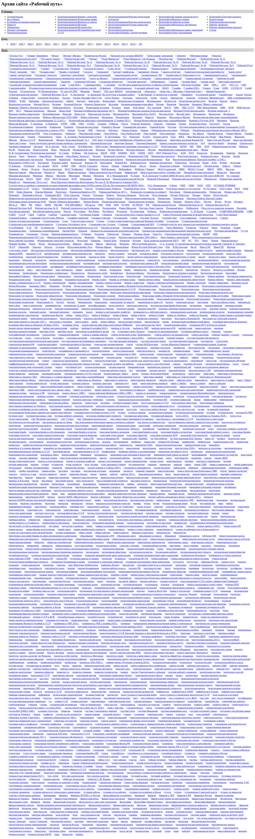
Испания (100, 150)
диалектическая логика (228, 357)
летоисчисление (162, 467)
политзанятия (221, 594)
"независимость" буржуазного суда (183, 75)
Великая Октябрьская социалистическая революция (144, 111)
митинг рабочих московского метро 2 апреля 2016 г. (175, 497)
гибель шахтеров (200, 334)
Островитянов (156, 188)
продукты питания (18, 643)
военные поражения (240, 308)
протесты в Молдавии (92, 656)
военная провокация (19, 308)
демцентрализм (165, 354)
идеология (179, 396)
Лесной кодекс (211, 166)
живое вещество (17, 373)
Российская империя (19, 211)
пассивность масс (153, 568)
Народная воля (102, 179)
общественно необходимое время (92, 539)
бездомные (14, 273)
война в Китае (138, 315)
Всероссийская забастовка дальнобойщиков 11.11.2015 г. (37, 120)
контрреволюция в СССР (86, 451)
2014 (115, 44)
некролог (161, 519)
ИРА (199, 146)
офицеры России (209, 562)
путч (57, 665)
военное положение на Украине (98, 308)
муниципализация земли (175, 503)
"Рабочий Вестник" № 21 (223, 62)
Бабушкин (34, 101)
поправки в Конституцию (171, 610)
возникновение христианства (24, 315)
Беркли (223, 101)
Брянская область (62, 107)
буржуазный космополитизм (117, 299)
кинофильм (149, 429)
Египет (146, 137)
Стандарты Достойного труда (71, 224)
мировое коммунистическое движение (127, 493)
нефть (90, 526)
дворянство (179, 347)
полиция (226, 600)
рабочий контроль (142, 669)
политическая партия (98, 597)
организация (92, 552)
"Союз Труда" (114, 68)
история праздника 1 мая (39, 416)
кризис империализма (136, 461)
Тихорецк (225, 227)
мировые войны (232, 493)
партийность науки (54, 568)
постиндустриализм (175, 613)
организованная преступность (196, 552)
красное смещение (28, 458)
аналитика (14, 260)
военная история (233, 305)
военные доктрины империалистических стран (183, 308)
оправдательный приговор (140, 549)
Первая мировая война (195, 192)
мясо (221, 503)
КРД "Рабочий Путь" (167, 153)
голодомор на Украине (101, 338)
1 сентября (109, 85)
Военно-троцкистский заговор (24, 117)
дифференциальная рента (22, 364)
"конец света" (235, 72)
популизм (215, 610)
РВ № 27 (13, 205)
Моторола (99, 175)
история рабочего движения (69, 416)
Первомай (14, 195)
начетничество (227, 516)
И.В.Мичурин (85, 146)
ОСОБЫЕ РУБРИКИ (225, 185)
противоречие (97, 659)
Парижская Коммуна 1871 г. (113, 192)
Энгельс (48, 247)
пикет (100, 581)
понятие (150, 610)
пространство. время (221, 649)
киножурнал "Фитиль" (128, 429)
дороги (58, 367)
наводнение (41, 506)
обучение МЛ (209, 536)
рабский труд (223, 669)
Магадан (230, 169)
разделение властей (233, 672)
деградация (214, 347)
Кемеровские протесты (163, 156)
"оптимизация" (239, 75)
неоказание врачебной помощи (108, 523)
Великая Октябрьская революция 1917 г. (94, 111)
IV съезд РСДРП (69, 91)
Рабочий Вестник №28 (20, 208)
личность (128, 471)
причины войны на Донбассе (24, 636)
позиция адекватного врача (61, 594)
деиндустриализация (123, 351)
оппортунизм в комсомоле (39, 549)
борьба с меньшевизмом (81, 283)
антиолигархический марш (175, 263)
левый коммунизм (243, 464)
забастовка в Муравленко (230, 373)
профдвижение (16, 662)
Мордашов (74, 175)
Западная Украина (124, 143)
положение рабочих (19, 607)
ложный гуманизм (145, 471)
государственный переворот (123, 341)
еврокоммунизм (136, 367)
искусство (132, 409)
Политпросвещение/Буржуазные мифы (77, 19)
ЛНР (73, 166)
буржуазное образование (78, 296)
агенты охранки (116, 253)
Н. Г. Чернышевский (117, 175)
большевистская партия (77, 279)
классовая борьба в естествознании (47, 432)
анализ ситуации (237, 257)
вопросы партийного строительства (102, 318)
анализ (202, 257)
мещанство (152, 490)
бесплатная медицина (212, 273)
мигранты (166, 490)
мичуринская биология (115, 500)
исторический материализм (189, 412)
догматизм (43, 364)
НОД (47, 179)
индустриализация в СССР (155, 403)
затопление (53, 393)
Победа (110, 195)
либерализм (179, 467)
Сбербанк (107, 214)
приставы (186, 633)
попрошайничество (197, 610)
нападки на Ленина (176, 506)
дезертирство (48, 351)
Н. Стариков (233, 175)
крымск (35, 464)
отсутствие (192, 562)
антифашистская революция (81, 266)
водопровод (196, 305)
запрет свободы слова (106, 390)
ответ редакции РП (43, 558)
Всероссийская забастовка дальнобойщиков (215, 117)
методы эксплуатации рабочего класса (73, 490)
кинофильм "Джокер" (169, 429)
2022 (47, 44)
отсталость (178, 562)
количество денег (237, 438)
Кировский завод (210, 156)
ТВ (36, 227)
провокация (31, 639)
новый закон (64, 529)
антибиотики (188, 260)
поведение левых (17, 588)
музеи (147, 503)
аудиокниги (115, 270)
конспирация (149, 448)
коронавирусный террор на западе (171, 454)
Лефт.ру (226, 166)
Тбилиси (204, 227)
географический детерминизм (24, 334)
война (69, 315)
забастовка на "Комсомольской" (216, 377)
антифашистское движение (188, 266)
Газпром (102, 124)
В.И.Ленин (138, 107)
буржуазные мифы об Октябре (213, 296)
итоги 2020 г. (182, 416)
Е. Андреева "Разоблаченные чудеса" (83, 137)
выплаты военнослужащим (22, 331)
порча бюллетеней (128, 613)
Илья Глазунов (40, 150)
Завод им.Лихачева (242, 140)
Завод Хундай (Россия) (218, 140)
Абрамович (187, 94)
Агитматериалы (15, 16)
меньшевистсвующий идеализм (205, 487)
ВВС (176, 107)
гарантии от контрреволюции (163, 331)
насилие (107, 510)
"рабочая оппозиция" (19, 81)
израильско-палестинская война (134, 399)
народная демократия (200, 506)
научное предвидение (132, 513)
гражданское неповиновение (108, 344)
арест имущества (64, 270)
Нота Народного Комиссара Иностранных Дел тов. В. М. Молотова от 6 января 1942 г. (95, 182)
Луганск (35, 169)
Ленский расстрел (192, 166)
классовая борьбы (241, 432)
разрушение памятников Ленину (115, 675)
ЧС (190, 240)
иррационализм (116, 409)
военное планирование (67, 308)
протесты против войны (235, 656)
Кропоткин (181, 162)
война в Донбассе (101, 315)
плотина (165, 584)
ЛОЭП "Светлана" (88, 166)
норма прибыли (117, 529)
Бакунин (81, 101)
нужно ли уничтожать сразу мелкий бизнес (31, 532)
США (31, 214)
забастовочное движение (143, 380)
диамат (45, 360)
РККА (38, 205)
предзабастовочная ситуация (60, 626)
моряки (137, 503)
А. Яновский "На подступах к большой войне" (111, 94)
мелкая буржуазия (194, 484)
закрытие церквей (209, 386)
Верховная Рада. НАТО (144, 114)
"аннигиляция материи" (184, 68)
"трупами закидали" (137, 81)
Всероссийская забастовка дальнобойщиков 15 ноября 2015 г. (100, 120)
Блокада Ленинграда (95, 104)
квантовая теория (63, 429)
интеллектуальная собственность (112, 406)
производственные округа (170, 643)
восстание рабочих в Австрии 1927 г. (27, 321)
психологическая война (165, 662)
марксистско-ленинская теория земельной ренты (176, 477)
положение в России (50, 604)
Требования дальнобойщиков (44, 231)
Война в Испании (90, 117)
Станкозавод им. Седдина (102, 224)
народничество (16, 510)
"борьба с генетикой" (69, 72)
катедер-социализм (188, 425)
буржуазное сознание (104, 296)
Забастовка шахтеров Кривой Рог (187, 140)
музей (156, 503)
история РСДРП (244, 412)
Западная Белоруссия (101, 143)
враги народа (82, 321)
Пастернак (175, 192)
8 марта (207, 88)
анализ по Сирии (217, 257)
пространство (201, 649)
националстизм (105, 516)
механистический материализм (112, 490)
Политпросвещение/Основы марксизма (128, 24)
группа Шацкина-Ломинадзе (175, 344)
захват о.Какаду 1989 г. (74, 393)
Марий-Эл (50, 172)
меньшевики (146, 487)
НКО (38, 179)
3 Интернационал (123, 88)
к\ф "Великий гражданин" (45, 419)
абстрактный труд (141, 250)
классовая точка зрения (112, 435)
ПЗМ (245, 188)
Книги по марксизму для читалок (26, 159)
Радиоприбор (109, 208)
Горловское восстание (87, 127)
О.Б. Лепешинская (157, 185)
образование (86, 536)
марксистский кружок (137, 477)
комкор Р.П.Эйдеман (168, 442)
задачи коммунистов (36, 383)
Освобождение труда (134, 188)
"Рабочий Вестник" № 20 (194, 62)
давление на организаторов (23, 347)
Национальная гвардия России (128, 179)
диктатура (86, 360)
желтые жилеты (158, 370)
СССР (22, 214)
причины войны (226, 633)
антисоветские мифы (36, 266)
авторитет (100, 253)
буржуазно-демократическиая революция (175, 292)
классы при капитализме (21, 438)
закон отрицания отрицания (23, 386)
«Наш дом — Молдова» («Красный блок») (181, 91)
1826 (206, 85)
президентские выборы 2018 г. (127, 626)
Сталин (100, 221)
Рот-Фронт (108, 211)
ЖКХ (181, 137)
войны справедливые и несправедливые (231, 315)
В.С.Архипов (154, 107)
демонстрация (147, 354)
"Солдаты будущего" (93, 68)
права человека (172, 617)
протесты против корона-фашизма (26, 659)
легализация (15, 467)
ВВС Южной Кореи (207, 107)
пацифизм (194, 568)
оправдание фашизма (113, 549)
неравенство (180, 523)
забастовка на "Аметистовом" (181, 377)
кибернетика (107, 429)
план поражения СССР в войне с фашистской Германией (209, 581)
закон (134, 383)
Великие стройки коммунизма (24, 114)
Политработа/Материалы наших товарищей (181, 30)
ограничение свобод (106, 545)
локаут (63, 474)
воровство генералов (147, 318)
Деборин (184, 130)
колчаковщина (121, 442)
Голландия (41, 127)
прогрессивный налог (90, 639)
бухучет (60, 302)
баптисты (178, 270)
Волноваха (107, 117)
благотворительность (154, 276)
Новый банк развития (231, 179)
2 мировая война (17, 88)
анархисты (40, 260)
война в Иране (120, 315)
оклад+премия (191, 545)
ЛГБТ (55, 166)
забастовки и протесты (116, 380)
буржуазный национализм (170, 299)
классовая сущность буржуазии (48, 435)
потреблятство (115, 617)
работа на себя (177, 665)
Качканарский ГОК (138, 156)
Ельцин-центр (160, 137)
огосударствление (84, 545)
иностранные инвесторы (184, 403)
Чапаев (214, 240)
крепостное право (154, 458)
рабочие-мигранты (103, 669)
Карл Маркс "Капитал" (78, 156)
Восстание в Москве (180, 117)
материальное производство (23, 484)
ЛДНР (65, 166)
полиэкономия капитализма (23, 604)
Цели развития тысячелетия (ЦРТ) (161, 240)
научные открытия (175, 513)
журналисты (179, 373)
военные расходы (18, 312)
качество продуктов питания (23, 429)
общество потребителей (59, 542)
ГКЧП (64, 124)
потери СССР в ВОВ (44, 617)
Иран (54, 150)
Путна (228, 201)
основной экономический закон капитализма (108, 555)
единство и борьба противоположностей (29, 370)
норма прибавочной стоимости (89, 529)
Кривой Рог (121, 162)
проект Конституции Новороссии (48, 643)
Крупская (195, 162)
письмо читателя (168, 581)
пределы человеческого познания (26, 626)
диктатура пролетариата (175, 360)
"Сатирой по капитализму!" (23, 68)
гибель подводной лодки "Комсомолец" (131, 334)
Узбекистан (113, 234)
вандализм (203, 302)
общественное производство (165, 539)
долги (236, 364)
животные (34, 373)
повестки (86, 588)
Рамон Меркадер (127, 208)
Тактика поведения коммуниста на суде (78, 227)
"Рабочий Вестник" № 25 (50, 65)
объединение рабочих (202, 542)
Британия (184, 104)
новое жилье (176, 526)
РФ (147, 205)
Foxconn (13, 91)
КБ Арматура (91, 153)
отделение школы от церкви (84, 558)
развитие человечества (106, 672)
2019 (72, 44)
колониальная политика (87, 442)
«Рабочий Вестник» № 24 (54, 94)
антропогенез (239, 266)
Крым (206, 162)
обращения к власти (189, 536)
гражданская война (47, 344)
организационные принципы (24, 552)
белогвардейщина (135, 273)
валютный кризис (185, 302)
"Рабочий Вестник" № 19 (165, 62)
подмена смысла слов (43, 591)
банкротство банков (160, 270)
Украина (126, 234)
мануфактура (15, 477)
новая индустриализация (129, 526)
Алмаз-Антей (28, 98)
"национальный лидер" (126, 75)
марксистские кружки (112, 477)
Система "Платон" (149, 218)
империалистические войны (54, 403)
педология (222, 568)
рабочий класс (123, 669)
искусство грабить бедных (153, 409)
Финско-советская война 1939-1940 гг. (138, 237)
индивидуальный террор (125, 403)
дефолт (195, 357)
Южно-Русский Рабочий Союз (147, 247)
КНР (113, 153)
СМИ (249, 211)
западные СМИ (16, 390)
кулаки (45, 464)
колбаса (221, 438)
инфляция (56, 409)
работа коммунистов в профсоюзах (148, 665)
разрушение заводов (63, 675)
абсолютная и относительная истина (49, 250)
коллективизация (17, 442)
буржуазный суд (45, 302)
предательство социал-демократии (213, 623)
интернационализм (222, 406)
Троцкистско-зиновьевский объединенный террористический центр (176, 231)
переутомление (238, 578)
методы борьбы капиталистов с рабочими (30, 490)
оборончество (163, 532)
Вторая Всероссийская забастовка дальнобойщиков (160, 120)
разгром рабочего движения (182, 672)
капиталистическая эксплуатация (72, 425)
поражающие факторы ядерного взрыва (29, 613)
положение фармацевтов (88, 610)
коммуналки (204, 442)
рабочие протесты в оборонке (75, 669)
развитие (248, 669)
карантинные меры (126, 425)
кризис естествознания (109, 461)
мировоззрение (157, 493)
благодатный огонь (114, 276)
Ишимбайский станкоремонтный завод (178, 150)
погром (221, 588)
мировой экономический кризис (204, 493)
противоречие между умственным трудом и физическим (135, 659)
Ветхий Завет (183, 114)
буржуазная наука (190, 289)
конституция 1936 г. (185, 448)
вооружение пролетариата (44, 318)
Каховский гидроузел (114, 156)
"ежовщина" (103, 72)
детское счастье (168, 357)
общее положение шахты (232, 536)
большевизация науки (20, 279)
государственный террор (153, 341)
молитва (13, 503)
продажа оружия (113, 639)
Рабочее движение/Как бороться (225, 27)
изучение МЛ (160, 399)
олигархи (206, 545)
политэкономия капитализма (135, 600)
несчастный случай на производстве (27, 526)
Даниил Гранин (129, 130)
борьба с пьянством (134, 283)
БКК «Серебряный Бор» (240, 98)
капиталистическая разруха (38, 425)
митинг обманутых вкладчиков (129, 497)
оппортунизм (15, 549)
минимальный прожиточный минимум (29, 493)
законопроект (123, 386)
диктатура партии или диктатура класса (140, 360)
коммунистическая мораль (74, 445)
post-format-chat (133, 91)
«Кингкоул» (150, 91)
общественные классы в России (234, 539)
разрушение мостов (86, 675)
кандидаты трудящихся (233, 422)
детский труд (131, 357)
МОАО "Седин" (196, 169)
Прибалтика (164, 198)
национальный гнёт (198, 516)
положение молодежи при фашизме (208, 604)
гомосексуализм (155, 338)
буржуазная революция (74, 292)
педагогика (208, 568)
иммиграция (210, 399)
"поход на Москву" (98, 78)
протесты (216, 652)
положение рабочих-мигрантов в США (113, 607)
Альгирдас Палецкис (48, 98)
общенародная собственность (24, 539)
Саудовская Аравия (89, 214)
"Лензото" (181, 55)
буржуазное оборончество (50, 296)
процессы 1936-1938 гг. (91, 662)
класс (211, 429)
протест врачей (36, 652)
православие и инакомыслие (122, 620)
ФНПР (206, 234)
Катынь (97, 156)
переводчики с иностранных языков (149, 575)
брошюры (55, 286)
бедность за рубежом (223, 270)
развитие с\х (63, 672)
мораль (89, 503)
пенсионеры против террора (39, 571)
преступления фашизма (225, 626)
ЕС (125, 137)
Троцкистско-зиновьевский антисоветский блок (114, 231)
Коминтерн (65, 159)
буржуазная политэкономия (216, 289)
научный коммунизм (198, 513)
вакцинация (101, 302)
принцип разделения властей (55, 633)
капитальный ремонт (102, 425)
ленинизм (57, 467)
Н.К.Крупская (16, 179)
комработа (214, 445)
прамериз (125, 623)
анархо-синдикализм (108, 260)
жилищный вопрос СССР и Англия (83, 373)
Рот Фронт (94, 211)
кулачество (57, 464)
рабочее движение (239, 665)
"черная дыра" (207, 81)
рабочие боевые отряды (45, 669)
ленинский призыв (74, 467)
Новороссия (211, 179)
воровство (129, 318)
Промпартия (164, 201)
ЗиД (203, 143)
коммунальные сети (224, 442)
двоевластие (141, 347)
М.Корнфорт (125, 169)
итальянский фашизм (162, 416)
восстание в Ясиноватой (187, 318)
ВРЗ (11, 111)
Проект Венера (91, 201)
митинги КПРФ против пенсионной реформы (32, 500)
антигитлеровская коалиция (236, 260)
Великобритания (51, 114)
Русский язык (137, 211)
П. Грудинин (210, 188)
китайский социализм (194, 429)
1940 (243, 85)
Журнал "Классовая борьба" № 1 (72, 140)
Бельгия (213, 101)
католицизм (220, 425)
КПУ (150, 153)
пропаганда (176, 646)
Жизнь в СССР (27, 140)
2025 (21, 44)
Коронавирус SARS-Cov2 (22, 162)
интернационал (202, 406)
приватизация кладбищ (187, 630)
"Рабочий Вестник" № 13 (50, 62)
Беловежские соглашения (131, 101)
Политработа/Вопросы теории (174, 19)
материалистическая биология (185, 480)
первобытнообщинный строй (204, 571)
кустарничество (137, 464)
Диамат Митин (233, 133)
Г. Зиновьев (37, 124)
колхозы (106, 442)
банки (128, 270)
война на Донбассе (176, 315)
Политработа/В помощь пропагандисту (178, 16)
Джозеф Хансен (215, 133)
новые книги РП (232, 526)
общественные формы (20, 542)
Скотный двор (169, 218)
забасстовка (194, 373)
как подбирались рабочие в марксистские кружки (194, 422)
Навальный (86, 179)
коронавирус (101, 454)
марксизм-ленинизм (59, 477)
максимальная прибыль (150, 474)
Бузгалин (78, 107)
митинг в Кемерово (101, 497)
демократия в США (126, 354)
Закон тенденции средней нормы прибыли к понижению (58, 143)
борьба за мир (99, 279)
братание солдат (240, 283)
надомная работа (58, 506)
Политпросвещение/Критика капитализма (129, 22)
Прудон (208, 201)
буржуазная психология (48, 292)
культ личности (74, 464)
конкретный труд (114, 448)
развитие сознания (82, 672)
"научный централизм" (99, 75)
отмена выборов (159, 558)
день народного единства (22, 357)
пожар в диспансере (180, 591)
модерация (222, 500)
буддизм (67, 286)
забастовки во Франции (89, 380)
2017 (89, 44)
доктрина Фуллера (193, 364)
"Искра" (55, 55)
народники (243, 506)
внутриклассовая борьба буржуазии (169, 305)
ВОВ (231, 107)
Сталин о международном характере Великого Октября (136, 221)
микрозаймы (180, 490)
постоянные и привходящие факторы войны (210, 613)
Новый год (14, 182)
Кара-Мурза (46, 156)
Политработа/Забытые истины (174, 22)
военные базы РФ (147, 308)
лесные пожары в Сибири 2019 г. (104, 467)
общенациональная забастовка (57, 539)
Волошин (137, 117)
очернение (48, 565)
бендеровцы (153, 273)
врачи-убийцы (108, 321)
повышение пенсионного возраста (177, 588)
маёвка (130, 484)
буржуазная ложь (147, 289)
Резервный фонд (174, 208)
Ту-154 (244, 231)
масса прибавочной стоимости (112, 480)
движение (95, 347)
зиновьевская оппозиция (21, 396)
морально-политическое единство (113, 503)
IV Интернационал (48, 91)
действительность (146, 351)
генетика (216, 331)
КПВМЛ (122, 153)
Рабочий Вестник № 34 (191, 205)
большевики (56, 279)
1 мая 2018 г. (75, 85)
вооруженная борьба (70, 318)
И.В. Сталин (68, 146)
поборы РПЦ (232, 584)
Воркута (150, 117)
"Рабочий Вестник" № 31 (135, 65)
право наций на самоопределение (26, 620)
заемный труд (122, 383)
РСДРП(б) (138, 205)
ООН (200, 185)
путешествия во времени (38, 665)
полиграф (206, 594)
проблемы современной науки (224, 636)
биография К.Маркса (19, 276)
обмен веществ (121, 532)
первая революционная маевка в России (139, 571)
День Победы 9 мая (130, 133)
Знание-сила (246, 143)
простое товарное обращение (176, 649)
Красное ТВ (91, 162)
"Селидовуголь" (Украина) (66, 68)
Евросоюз (135, 137)
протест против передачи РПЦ (125, 652)
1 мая (62, 85)
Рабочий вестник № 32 (46, 208)
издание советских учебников (88, 399)
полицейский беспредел (189, 600)
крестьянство (181, 458)
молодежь (50, 503)
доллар (245, 364)
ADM (225, 88)
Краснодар (76, 162)
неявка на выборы (105, 526)
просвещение (82, 649)
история (211, 412)
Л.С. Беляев (43, 166)
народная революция (224, 506)
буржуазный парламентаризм (228, 299)
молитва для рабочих (31, 503)
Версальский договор (99, 114)
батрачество (192, 270)
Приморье (179, 198)
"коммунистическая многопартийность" (204, 72)
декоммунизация (181, 351)
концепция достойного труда (173, 451)
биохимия (79, 276)
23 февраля (105, 88)
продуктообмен (231, 639)
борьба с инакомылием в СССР (25, 283)
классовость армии (220, 435)
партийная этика (17, 568)
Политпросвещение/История (72, 24)
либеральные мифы (239, 467)
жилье (135, 373)
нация (214, 516)
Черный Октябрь (17, 244)
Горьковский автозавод (135, 127)
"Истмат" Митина (72, 55)
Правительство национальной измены (28, 198)
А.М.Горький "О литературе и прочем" (158, 94)
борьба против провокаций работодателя (184, 279)
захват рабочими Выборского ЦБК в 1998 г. (111, 393)
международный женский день (166, 484)
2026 (12, 44)
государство (207, 341)
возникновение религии (212, 312)
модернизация (238, 500)
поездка (141, 591)
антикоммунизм (92, 263)
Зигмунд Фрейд (216, 143)
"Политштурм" (166, 59)
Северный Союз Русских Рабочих (47, 218)
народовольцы (71, 510)
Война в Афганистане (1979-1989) (60, 117)
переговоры (176, 575)
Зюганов (38, 146)
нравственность (165, 529)
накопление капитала (98, 506)
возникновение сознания (240, 312)
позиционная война (34, 594)
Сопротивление (51, 221)
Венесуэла (80, 114)
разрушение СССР (40, 675)
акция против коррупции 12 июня (178, 257)
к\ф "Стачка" (67, 419)
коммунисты (126, 445)
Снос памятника (188, 218)
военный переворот (60, 312)
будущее (99, 286)
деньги (83, 357)
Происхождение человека (142, 201)
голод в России (42, 338)
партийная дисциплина (227, 565)
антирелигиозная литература (206, 263)
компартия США (144, 445)
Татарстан (191, 227)
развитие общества (44, 672)
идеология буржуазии (198, 396)
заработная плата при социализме (224, 390)
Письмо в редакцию (17, 30)
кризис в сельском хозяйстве (81, 461)
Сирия (134, 218)
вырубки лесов (65, 331)
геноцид (228, 331)
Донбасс (249, 133)
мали (168, 474)
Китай (236, 156)
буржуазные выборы (129, 296)
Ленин (153, 166)
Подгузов (144, 195)
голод (28, 338)
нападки (159, 506)
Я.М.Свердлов (180, 247)
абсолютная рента (120, 250)
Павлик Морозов (44, 192)
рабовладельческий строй (97, 665)
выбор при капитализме (55, 328)
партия (71, 568)
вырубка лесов (47, 331)
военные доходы (218, 308)
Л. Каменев (15, 166)
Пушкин (238, 201)
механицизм (137, 490)
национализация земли (66, 516)
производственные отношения (202, 643)
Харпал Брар (110, 240)
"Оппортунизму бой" (74, 59)
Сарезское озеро (68, 214)
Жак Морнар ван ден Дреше (202, 137)
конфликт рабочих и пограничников (137, 451)
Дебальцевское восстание (164, 130)
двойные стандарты (160, 347)
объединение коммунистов (151, 542)
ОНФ (191, 185)
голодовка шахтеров (77, 338)
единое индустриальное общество (211, 367)
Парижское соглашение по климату (148, 192)
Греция (71, 130)
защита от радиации (146, 393)
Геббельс (113, 124)
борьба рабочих (216, 279)
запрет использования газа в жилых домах (49, 390)
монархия (63, 503)
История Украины (135, 150)
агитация (132, 253)
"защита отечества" (171, 72)
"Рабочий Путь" (245, 65)
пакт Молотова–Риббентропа (83, 565)
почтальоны (155, 617)
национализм (88, 516)
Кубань (223, 162)
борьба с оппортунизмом (108, 283)
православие (98, 620)
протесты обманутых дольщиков (176, 656)
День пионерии (167, 133)
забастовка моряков (153, 377)
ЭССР (12, 247)
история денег (16, 416)
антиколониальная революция (65, 263)
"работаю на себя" (226, 78)
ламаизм (152, 464)
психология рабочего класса (229, 662)
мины (55, 493)
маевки (103, 474)
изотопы (110, 399)
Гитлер (226, 124)
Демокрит (71, 133)
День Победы (111, 133)
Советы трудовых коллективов (24, 221)
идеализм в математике (81, 396)
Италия (151, 150)
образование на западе (150, 536)
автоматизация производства (77, 253)
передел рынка (209, 575)
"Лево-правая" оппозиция (160, 55)
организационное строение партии (206, 549)
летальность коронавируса (137, 467)
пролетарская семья (120, 646)
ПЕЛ (237, 188)
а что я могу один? (18, 250)
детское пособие (149, 357)
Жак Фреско (225, 137)
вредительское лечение (130, 321)
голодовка (58, 338)
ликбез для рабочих (29, 471)
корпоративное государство (224, 454)
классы (236, 435)
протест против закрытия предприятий (87, 652)
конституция (165, 448)
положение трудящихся (180, 607)
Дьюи (59, 137)
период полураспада (19, 581)
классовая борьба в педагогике (176, 432)
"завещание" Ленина (147, 72)
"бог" (33, 72)
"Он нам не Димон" (50, 59)
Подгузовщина (159, 195)
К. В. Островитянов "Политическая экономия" (32, 153)
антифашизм (57, 266)
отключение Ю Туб (138, 558)
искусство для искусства (182, 409)
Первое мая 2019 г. (233, 192)
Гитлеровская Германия (21, 127)
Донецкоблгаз (46, 137)
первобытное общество (174, 571)
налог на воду (144, 506)
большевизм (40, 279)
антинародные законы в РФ (144, 263)
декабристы (164, 351)
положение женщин (110, 604)
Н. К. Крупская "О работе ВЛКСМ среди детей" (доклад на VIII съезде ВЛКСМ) (183, 175)
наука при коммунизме (20, 513)
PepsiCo (97, 91)
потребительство (96, 617)
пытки (66, 665)
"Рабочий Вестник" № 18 (137, 62)
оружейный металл (18, 555)
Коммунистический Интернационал (144, 159)
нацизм (215, 513)
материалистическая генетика (219, 480)
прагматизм (200, 620)
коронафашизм (199, 454)
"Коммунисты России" (95, 55)
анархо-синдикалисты (133, 260)
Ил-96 (12, 150)
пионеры (111, 581)
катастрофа (144, 425)
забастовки (68, 380)
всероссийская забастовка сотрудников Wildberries (107, 325)
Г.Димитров (52, 124)
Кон (168, 159)
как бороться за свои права (209, 419)
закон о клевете (198, 383)
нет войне (54, 526)
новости (190, 526)
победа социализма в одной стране (204, 584)
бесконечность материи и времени (180, 273)
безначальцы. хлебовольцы (54, 273)
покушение (123, 594)
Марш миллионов (77, 172)
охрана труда (228, 562)
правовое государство (57, 620)
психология (186, 662)
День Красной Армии (90, 133)
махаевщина (73, 484)
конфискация (108, 451)
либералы (193, 467)
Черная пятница (230, 240)
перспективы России (59, 581)
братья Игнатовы (17, 286)
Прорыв (178, 201)
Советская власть (208, 218)
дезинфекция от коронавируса (74, 351)
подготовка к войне (238, 588)
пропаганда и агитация (218, 646)
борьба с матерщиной (55, 283)
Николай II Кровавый (158, 179)
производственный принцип (235, 643)
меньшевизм (130, 487)
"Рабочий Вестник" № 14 (79, 62)
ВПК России (243, 107)
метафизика (230, 487)
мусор (194, 503)
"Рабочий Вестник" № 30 (107, 65)
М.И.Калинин (109, 169)
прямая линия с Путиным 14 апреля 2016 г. (128, 662)
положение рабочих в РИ (77, 607)
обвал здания (85, 532)
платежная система (110, 584)
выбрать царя (185, 328)
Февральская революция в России (64, 237)
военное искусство (42, 308)
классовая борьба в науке (145, 432)
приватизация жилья (161, 630)
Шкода (99, 244)
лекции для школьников (37, 467)
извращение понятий (59, 399)
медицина (143, 484)
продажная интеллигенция (138, 639)
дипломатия (197, 360)
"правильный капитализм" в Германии (131, 78)
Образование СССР (19, 188)
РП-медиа (90, 205)
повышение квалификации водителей (137, 588)
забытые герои (184, 380)
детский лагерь (114, 357)
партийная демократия (201, 565)
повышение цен (206, 588)
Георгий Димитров (141, 124)
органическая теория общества (229, 552)
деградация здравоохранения (237, 347)
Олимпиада (76, 188)
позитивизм (15, 594)
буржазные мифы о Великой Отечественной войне (132, 286)
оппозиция (234, 545)
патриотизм (180, 568)
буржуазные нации (241, 296)
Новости (11, 24)
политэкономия (109, 600)
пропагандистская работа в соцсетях (54, 649)
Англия (66, 98)
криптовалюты (174, 461)
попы (225, 610)
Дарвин (144, 130)
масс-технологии (85, 480)
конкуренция (133, 448)
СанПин (53, 214)
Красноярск (106, 162)
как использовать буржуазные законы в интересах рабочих (105, 422)
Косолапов (43, 162)
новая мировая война (156, 526)
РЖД (23, 205)
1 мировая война (92, 85)
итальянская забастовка (136, 416)
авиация (249, 250)
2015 (106, 44)
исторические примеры (161, 412)
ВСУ (18, 111)
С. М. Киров (197, 211)
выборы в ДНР (140, 328)
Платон (86, 195)
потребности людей (136, 617)
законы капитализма (166, 386)
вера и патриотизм (32, 305)
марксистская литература (85, 477)
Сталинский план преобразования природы (31, 224)
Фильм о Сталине (107, 237)
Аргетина (128, 98)
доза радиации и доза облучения (153, 364)
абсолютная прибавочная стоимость (89, 250)
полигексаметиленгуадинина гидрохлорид (154, 594)
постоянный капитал (19, 617)
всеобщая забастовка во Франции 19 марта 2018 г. (34, 325)
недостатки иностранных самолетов (135, 519)
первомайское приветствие (22, 575)
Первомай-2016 (53, 195)
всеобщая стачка (71, 325)
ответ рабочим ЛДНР (20, 558)
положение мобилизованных (172, 604)
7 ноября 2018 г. (192, 88)
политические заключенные (168, 597)
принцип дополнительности (23, 633)
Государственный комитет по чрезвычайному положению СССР (212, 127)
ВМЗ (223, 107)
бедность (205, 270)
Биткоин (57, 104)
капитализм (15, 425)
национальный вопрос (173, 516)
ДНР (90, 130)
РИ (30, 205)
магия (94, 474)
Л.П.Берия (29, 166)
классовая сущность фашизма (82, 435)
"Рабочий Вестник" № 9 (221, 65)
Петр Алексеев (71, 195)
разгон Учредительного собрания (148, 672)
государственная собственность (203, 338)
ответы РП (61, 558)
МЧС (220, 169)
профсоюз (32, 662)
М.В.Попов (92, 169)
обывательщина (64, 545)
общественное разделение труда (199, 539)
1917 (224, 85)
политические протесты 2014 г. (24, 600)
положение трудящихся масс (58, 610)
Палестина (61, 192)
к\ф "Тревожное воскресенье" (92, 419)
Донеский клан (16, 137)
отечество (107, 558)
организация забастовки (114, 552)
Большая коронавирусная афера (137, 104)
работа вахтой (121, 665)
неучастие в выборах (72, 526)
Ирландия (65, 150)
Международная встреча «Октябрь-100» (161, 172)
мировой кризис (176, 493)
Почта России (221, 195)
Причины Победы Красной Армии (204, 198)
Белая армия (109, 101)
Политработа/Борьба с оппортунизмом (127, 32)
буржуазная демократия (187, 286)
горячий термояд (175, 338)
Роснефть (241, 208)
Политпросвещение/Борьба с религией (77, 16)
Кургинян (235, 162)
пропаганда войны (194, 646)
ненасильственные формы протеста (219, 519)
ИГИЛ (183, 146)
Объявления (13, 27)
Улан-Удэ (157, 234)
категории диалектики (164, 425)
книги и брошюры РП (108, 438)
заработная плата (156, 390)
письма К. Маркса (128, 581)
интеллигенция (140, 406)
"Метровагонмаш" (199, 55)
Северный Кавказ (18, 218)
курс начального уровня (113, 464)
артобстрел (90, 270)
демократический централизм (83, 354)
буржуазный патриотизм (21, 302)
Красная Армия (60, 162)
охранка (242, 562)
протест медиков (55, 652)
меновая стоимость (111, 487)
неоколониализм (135, 523)
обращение (170, 536)
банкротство (140, 270)
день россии (70, 357)
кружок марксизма (18, 464)
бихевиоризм (94, 276)
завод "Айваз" (244, 380)
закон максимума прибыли (154, 383)
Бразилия (171, 104)
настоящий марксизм (171, 510)
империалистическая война (23, 403)
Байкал (70, 101)
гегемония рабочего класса (194, 331)
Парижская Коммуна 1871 (83, 192)
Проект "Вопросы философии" (64, 201)
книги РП (89, 438)
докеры (176, 364)
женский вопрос (177, 370)
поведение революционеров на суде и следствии (54, 588)
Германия (171, 124)
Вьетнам (234, 120)
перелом (59, 578)
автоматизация (52, 253)
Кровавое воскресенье (161, 162)
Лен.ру (142, 166)
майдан (114, 474)
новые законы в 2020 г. (209, 526)
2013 (124, 44)
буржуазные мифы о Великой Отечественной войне (169, 296)
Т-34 (29, 227)
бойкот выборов (216, 276)
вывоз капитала (203, 328)
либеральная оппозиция (214, 467)
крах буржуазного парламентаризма (78, 458)
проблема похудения (176, 636)
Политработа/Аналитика (120, 30)
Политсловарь (216, 19)
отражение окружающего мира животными (148, 562)
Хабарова (95, 240)
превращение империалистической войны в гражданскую (163, 623)
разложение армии (18, 675)
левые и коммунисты (220, 464)
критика (189, 461)
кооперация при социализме (23, 454)
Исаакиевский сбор (83, 150)
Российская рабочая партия (47, 211)
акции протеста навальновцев (143, 257)
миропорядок (15, 497)
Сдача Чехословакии (226, 214)
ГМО (81, 124)
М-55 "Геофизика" (74, 169)
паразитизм (128, 565)
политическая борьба (74, 597)
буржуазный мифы (144, 299)
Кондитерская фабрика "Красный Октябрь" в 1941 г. (199, 159)
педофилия (236, 568)
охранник (14, 565)
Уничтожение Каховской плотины (182, 234)
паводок (61, 565)
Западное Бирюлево (147, 143)
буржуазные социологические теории (28, 299)
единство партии (88, 370)
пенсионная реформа (67, 571)
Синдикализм (120, 218)
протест (239, 649)
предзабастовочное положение (93, 626)
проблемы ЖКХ (197, 636)
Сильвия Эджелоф (101, 218)
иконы (197, 399)
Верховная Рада (121, 114)
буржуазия (166, 286)
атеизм (103, 270)
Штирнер (124, 244)
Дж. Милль (198, 133)
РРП (116, 205)
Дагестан (100, 130)
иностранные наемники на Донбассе (27, 406)
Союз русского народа (82, 221)
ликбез (12, 471)
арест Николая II (44, 270)
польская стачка (112, 610)
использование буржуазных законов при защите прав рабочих (40, 412)
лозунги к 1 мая (28, 474)
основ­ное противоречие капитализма (50, 555)
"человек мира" (189, 81)
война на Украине (199, 315)
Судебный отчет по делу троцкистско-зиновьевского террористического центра (197, 224)
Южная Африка (103, 247)
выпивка (218, 328)
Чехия (32, 244)
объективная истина (227, 542)
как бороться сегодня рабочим (24, 422)
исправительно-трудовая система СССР (95, 412)
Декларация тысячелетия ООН (24, 133)
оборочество (180, 532)
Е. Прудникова (112, 137)
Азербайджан (226, 94)
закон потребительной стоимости (57, 386)
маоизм (29, 477)
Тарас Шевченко (174, 227)
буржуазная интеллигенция (48, 289)
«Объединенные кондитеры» (23, 94)
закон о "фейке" (179, 383)
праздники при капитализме (223, 620)
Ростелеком (79, 211)
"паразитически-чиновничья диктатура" (65, 78)
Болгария (113, 104)
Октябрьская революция (54, 188)
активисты (66, 257)
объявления (33, 545)
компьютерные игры (195, 445)
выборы (75, 328)
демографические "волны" (216, 351)
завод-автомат (16, 383)
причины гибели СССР (54, 636)
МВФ (182, 169)
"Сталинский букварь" (136, 68)
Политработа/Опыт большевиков (175, 32)
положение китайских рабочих (139, 604)
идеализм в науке (105, 396)
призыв (231, 630)
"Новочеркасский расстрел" (23, 59)
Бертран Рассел (41, 104)
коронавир (86, 454)
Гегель (125, 124)
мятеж (230, 503)
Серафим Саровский (78, 218)
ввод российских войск (223, 302)
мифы (98, 500)
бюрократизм (85, 302)
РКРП (48, 205)
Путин (218, 201)
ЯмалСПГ (219, 247)
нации (225, 513)
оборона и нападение (142, 532)
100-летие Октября (191, 85)
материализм (160, 480)
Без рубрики (13, 19)
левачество (165, 464)
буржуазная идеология (20, 289)
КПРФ (141, 153)
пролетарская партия (67, 646)
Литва (25, 169)
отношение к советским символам (105, 562)
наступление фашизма (223, 510)
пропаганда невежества (21, 649)
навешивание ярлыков (20, 506)
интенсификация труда (163, 406)
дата (84, 347)
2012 (132, 44)
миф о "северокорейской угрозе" (75, 500)
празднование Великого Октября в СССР (30, 623)
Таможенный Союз (153, 227)
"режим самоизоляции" (45, 81)
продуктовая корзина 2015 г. (206, 639)
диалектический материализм (24, 360)
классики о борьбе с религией (232, 429)
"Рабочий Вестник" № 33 (164, 65)
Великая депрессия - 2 (219, 111)
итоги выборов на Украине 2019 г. (209, 416)
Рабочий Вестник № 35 (217, 205)
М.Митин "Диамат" (145, 169)
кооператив (197, 451)
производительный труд (141, 643)
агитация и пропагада (172, 253)
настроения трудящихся (197, 510)
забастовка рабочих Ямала (22, 380)
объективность (16, 545)
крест (169, 458)
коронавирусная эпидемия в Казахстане (131, 454)
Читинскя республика (59, 244)
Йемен (204, 150)
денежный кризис (205, 354)
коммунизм (242, 442)
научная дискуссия (44, 513)
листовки (75, 471)
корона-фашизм (69, 454)
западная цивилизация (241, 386)
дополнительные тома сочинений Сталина (30, 367)
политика (235, 594)
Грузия (81, 130)
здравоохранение (168, 393)
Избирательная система (224, 146)
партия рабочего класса (114, 568)
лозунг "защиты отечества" (234, 471)
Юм (168, 247)
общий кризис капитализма (121, 542)
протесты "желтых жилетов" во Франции (30, 656)
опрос (160, 549)
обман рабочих (102, 532)
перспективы (39, 581)
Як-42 (194, 247)
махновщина (89, 484)
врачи (95, 321)
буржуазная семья (98, 292)
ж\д (131, 370)
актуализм (80, 257)
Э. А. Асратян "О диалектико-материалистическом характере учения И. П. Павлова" (202, 244)
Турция (44, 234)
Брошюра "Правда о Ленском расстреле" (29, 107)
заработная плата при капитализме (186, 390)
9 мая (216, 88)
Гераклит (158, 124)
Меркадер (222, 172)
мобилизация (163, 500)
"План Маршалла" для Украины (139, 59)
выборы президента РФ (163, 328)
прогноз (45, 639)
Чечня (42, 244)
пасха (168, 568)
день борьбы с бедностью (230, 354)
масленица (47, 480)
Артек (154, 98)
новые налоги (16, 529)
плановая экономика (64, 584)
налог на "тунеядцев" (123, 506)
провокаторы (15, 639)
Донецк (31, 137)
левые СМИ (200, 464)
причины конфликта (152, 636)
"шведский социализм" (229, 81)
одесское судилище (129, 545)
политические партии (225, 597)
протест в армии (17, 652)
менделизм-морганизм (87, 487)
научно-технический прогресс (103, 513)
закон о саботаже (217, 383)
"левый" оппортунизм (20, 75)
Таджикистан (47, 227)
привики (219, 630)
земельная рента (226, 393)
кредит (103, 458)
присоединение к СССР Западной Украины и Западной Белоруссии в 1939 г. (139, 633)
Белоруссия (170, 101)
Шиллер (89, 244)
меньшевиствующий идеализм (171, 487)
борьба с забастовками (238, 279)
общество (39, 542)
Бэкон (127, 107)
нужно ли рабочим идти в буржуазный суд (197, 529)
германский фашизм (69, 334)
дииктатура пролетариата (65, 360)
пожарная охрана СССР (205, 591)
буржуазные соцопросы (62, 299)
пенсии (248, 568)
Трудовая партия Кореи (226, 231)
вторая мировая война (175, 325)
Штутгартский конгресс (144, 244)
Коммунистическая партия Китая (106, 159)
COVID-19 (236, 88)
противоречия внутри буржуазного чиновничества (193, 659)
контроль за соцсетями (210, 448)
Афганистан (177, 98)
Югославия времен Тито (80, 247)
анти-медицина (170, 260)
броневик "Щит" (38, 286)
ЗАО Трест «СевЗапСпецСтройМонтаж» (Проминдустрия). (122, 140)
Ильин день (24, 150)
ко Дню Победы (159, 438)
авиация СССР (33, 253)
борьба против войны (149, 279)
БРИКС (13, 101)
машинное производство (111, 484)
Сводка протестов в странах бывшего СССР (137, 214)
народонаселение (90, 510)
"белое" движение (18, 72)
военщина (78, 312)
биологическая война (44, 276)
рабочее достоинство (19, 669)
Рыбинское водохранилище (174, 211)
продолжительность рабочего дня (172, 639)
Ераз (173, 137)
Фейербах (90, 237)
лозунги (13, 474)
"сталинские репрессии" (111, 81)
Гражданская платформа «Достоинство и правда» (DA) (36, 130)
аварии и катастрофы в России (168, 250)
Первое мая (215, 192)
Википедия (214, 114)
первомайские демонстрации (237, 571)
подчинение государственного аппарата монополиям (107, 591)
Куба (214, 162)
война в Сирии (156, 315)
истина (121, 412)
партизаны (181, 565)
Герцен (182, 124)
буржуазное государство (21, 296)
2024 (29, 44)
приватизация (141, 630)
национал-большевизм (20, 516)
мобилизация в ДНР (183, 500)
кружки (227, 461)
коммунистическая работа (103, 445)
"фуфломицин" (158, 81)
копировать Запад (50, 454)
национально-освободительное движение (138, 516)
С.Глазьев (211, 211)
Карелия (59, 156)
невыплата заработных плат (58, 519)
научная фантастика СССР (70, 513)
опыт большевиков (176, 549)
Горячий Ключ (157, 127)
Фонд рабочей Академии (21, 240)
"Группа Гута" (16, 55)
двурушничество (196, 347)
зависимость (201, 380)
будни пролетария (83, 286)
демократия (107, 354)
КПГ (132, 153)
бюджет (71, 302)
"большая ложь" (47, 72)
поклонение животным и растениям (96, 594)
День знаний (150, 133)
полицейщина (212, 600)
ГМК (73, 124)
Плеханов (98, 195)
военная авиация (213, 305)
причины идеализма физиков (83, 636)
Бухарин (116, 107)
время (166, 321)
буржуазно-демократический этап (216, 292)
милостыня (214, 490)
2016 (98, 44)
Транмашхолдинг (17, 231)
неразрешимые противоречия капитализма (211, 523)
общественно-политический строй (129, 539)
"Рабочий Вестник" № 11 (212, 59)
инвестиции (91, 403)
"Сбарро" (45, 68)
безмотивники (30, 273)
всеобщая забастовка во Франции (230, 321)
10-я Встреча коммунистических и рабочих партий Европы (148, 85)
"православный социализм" (168, 78)
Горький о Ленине (111, 127)
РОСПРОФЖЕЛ (73, 205)
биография (231, 273)
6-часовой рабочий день (147, 88)
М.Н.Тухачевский (167, 169)
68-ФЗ (165, 88)
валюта (169, 302)
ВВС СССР (188, 107)
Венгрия (67, 114)
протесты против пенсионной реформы (67, 659)
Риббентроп (192, 208)
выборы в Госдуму (120, 328)
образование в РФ (105, 536)
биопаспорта (64, 276)
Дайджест (113, 130)
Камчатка (243, 153)
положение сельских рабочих (150, 607)
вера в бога (14, 305)
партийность (35, 568)
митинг (51, 497)
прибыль (91, 630)
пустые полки (16, 665)
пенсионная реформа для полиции (98, 571)
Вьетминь (222, 120)
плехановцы (151, 584)
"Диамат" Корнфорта (37, 55)
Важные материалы (34, 111)
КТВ (183, 153)
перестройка (221, 578)
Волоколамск (122, 117)
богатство (200, 276)
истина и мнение (137, 412)
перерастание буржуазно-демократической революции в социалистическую (173, 578)
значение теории (45, 396)
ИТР (207, 146)
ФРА (215, 234)
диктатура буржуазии (105, 360)
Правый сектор (114, 198)
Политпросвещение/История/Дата (75, 27)
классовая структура (19, 435)
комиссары (149, 442)
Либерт (237, 166)
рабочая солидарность (198, 665)
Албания (13, 98)
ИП (192, 146)
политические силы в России (58, 600)
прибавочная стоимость (72, 630)
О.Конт (173, 185)
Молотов (61, 175)
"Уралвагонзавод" (160, 68)
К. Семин (64, 153)
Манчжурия (35, 172)
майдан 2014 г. (128, 474)
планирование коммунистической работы (30, 584)
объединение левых (178, 542)
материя (45, 484)
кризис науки (157, 461)
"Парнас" (93, 59)
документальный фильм (217, 364)
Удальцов (99, 234)
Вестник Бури (166, 114)
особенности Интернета (194, 555)
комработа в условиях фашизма (25, 448)
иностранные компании (212, 403)
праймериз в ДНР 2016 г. (66, 623)
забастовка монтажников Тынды (123, 377)
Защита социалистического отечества (179, 143)
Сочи (65, 221)
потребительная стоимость (71, 617)
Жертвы (13, 140)
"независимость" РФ (151, 75)
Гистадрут (215, 124)
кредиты (137, 458)
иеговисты (241, 396)
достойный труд (74, 367)
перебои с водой (119, 575)
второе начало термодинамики (24, 328)
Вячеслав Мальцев (18, 124)
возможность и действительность (150, 312)
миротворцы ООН (35, 497)
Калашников (217, 153)
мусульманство (207, 503)
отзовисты (120, 558)
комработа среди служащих (89, 448)
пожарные (226, 591)
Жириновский (46, 140)
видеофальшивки (97, 305)
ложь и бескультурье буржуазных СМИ (197, 471)
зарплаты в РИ (37, 393)
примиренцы (244, 630)
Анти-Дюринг (112, 98)
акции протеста (116, 257)
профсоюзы (70, 662)
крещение (196, 458)
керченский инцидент (86, 429)
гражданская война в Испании (75, 344)
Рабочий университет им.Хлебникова (80, 208)
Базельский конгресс (52, 101)
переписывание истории (103, 578)
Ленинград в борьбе (170, 166)
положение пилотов (239, 604)
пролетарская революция (94, 646)
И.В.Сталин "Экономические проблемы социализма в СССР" (127, 146)
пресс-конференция (200, 626)
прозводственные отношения (83, 643)
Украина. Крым (141, 234)
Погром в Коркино (126, 195)
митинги (208, 497)
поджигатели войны (19, 591)
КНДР (104, 153)
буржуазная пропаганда (21, 292)
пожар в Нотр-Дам (157, 591)
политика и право (18, 597)
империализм (226, 399)
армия (79, 270)
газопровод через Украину (131, 331)
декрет (196, 351)
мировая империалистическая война (86, 493)
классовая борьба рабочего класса (212, 432)
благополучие (134, 276)
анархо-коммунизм (85, 260)
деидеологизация (101, 351)
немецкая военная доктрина (183, 519)
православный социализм (153, 620)
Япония (231, 247)
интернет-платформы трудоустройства (28, 409)
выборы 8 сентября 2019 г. (95, 328)
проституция (122, 649)
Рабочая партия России (164, 205)
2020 (64, 44)
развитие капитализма (20, 672)
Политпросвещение (17, 32)
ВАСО (168, 107)
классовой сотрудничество (194, 435)
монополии (77, 503)
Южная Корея (122, 247)
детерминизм (96, 357)
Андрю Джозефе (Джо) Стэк (87, 98)
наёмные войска (17, 519)
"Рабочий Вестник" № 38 (193, 65)
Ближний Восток (73, 104)
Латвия (115, 166)
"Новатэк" (216, 55)
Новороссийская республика (186, 179)
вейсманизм (244, 302)
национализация (43, 516)
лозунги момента (48, 474)
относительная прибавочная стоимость (28, 562)
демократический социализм (50, 354)
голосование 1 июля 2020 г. (130, 338)
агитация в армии (149, 253)
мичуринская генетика (142, 500)
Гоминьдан (55, 127)
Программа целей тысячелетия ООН (27, 201)
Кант (21, 156)
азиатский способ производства (42, 257)
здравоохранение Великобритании (197, 393)
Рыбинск (152, 211)
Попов (207, 195)
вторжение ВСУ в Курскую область (208, 325)
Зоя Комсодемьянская (20, 146)
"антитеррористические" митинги (217, 68)
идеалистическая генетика (130, 396)
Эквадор (36, 247)
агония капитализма (213, 253)
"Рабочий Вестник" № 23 (22, 65)
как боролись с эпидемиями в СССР (175, 419)
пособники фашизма (151, 613)
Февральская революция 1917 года (26, 237)
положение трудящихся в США (25, 610)
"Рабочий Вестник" (187, 59)
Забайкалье (161, 140)
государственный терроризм (183, 341)
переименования (43, 578)
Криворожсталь (138, 162)
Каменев (231, 153)
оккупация (175, 545)
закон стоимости (85, 386)
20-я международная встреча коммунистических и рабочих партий (62, 88)
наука (240, 510)
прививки (207, 630)
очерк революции (31, 565)
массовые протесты (141, 480)
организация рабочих (166, 552)
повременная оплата (105, 588)
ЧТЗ (197, 240)
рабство (237, 669)
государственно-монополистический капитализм (34, 341)
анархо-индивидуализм (61, 260)
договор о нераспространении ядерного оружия (76, 364)
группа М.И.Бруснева (147, 344)
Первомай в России (32, 195)
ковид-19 (209, 438)
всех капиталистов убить (148, 325)
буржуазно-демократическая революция (131, 292)
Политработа (114, 27)
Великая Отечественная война (189, 111)
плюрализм (178, 584)
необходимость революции (56, 523)
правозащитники (80, 620)
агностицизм (193, 253)
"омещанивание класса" (216, 75)
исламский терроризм (218, 409)
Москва (87, 175)
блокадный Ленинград (180, 276)
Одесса (35, 188)
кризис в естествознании (50, 461)
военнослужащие (126, 308)
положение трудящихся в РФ (210, 607)
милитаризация (198, 490)
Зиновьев (232, 143)
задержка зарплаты (102, 383)
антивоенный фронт (208, 260)
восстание (166, 318)
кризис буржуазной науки (22, 461)
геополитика (48, 334)
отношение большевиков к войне (68, 562)
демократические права (21, 354)
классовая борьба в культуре (82, 432)
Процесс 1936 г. (193, 201)
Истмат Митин (115, 150)
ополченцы (219, 545)
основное (77, 555)
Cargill (248, 88)
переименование (229, 575)
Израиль (243, 146)
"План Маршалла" (110, 59)
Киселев (226, 156)
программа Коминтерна (64, 639)
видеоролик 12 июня (74, 305)
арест (30, 270)
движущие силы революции (117, 347)
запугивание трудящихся (132, 390)
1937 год (233, 85)
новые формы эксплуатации (40, 529)
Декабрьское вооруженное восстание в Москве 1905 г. (220, 130)
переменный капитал (77, 578)
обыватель (47, 545)
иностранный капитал (60, 406)
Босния (160, 104)
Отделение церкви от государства (183, 188)
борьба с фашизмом (218, 283)
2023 (38, 44)
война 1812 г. (82, 315)
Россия (67, 211)
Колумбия (51, 159)
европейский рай (182, 367)
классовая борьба (17, 432)
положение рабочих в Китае (46, 607)
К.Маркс (76, 153)
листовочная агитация (95, 471)
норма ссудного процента (141, 529)
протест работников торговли (159, 652)
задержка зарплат (80, 383)
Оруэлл (89, 188)
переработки (125, 578)
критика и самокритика (208, 461)
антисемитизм (231, 263)
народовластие (53, 510)
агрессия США (233, 253)
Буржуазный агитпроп (97, 107)
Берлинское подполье (20, 104)
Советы (224, 218)
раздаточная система (210, 672)
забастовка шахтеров (49, 380)
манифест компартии (231, 474)
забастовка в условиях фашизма (56, 377)
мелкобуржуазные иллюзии (220, 484)
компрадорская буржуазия (169, 445)
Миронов (37, 175)
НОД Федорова (60, 179)
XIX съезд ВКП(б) (113, 91)
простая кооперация (103, 649)
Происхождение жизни (113, 201)
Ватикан (52, 111)
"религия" (66, 81)
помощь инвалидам (133, 610)
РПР (100, 205)
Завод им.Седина (17, 143)
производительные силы (113, 643)
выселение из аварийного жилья (92, 331)
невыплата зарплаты (85, 519)
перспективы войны (84, 581)
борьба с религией (196, 283)
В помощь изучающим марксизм (23, 22)
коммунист (14, 445)
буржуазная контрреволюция (80, 289)
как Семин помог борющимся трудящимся (132, 419)
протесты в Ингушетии (66, 656)
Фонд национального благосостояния (211, 237)
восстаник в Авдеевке (61, 321)
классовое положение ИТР (164, 435)
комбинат (136, 442)
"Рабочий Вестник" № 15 (108, 62)
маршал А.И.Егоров (19, 480)
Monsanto (85, 91)
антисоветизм (16, 266)
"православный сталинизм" (199, 78)
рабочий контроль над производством (174, 669)
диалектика (208, 357)
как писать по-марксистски (151, 422)
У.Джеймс (86, 234)
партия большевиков (88, 568)
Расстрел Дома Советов (151, 208)
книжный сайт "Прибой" (135, 438)
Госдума (172, 127)
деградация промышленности (24, 351)
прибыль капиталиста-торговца (115, 630)
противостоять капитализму (236, 659)
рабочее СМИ (220, 665)
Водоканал (229, 114)
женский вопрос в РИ (200, 370)
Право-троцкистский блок (64, 198)
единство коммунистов (65, 370)
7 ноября (176, 88)
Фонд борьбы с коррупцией (175, 237)
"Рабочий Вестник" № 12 (22, 62)
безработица (117, 273)
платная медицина (133, 584)
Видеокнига (199, 114)
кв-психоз (46, 429)
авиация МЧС (16, 253)
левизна (178, 464)
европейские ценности (159, 367)
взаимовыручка (53, 305)
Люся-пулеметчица (52, 169)
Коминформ (80, 159)
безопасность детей (97, 273)
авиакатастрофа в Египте (200, 250)
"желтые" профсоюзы (123, 72)
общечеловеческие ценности (89, 542)
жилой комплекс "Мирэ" (116, 373)
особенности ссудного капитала (225, 555)
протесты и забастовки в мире (142, 656)
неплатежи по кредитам (159, 523)
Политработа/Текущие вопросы (225, 16)
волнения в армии (18, 318)
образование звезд (126, 536)
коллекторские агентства (59, 442)
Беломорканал (154, 101)
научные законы (154, 513)
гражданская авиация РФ (21, 344)
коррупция (246, 454)
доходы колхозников (95, 367)
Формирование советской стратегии (55, 240)
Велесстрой (65, 111)
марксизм (41, 477)
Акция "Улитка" (244, 94)
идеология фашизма (222, 396)
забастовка (208, 373)
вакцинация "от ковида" (122, 302)
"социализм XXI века (85, 81)
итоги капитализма (18, 419)
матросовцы (58, 484)
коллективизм (37, 442)
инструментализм (84, 406)
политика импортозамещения (45, 597)
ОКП (182, 185)
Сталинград (173, 221)
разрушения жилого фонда (149, 675)
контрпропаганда (233, 448)
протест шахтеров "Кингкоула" (193, 652)
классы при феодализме (49, 438)
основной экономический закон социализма (156, 555)
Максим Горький (17, 172)
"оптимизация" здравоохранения (25, 78)
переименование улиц (20, 578)
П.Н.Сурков (226, 188)
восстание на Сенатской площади (220, 318)
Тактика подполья (110, 227)
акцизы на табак (97, 257)
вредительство (152, 321)
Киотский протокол (188, 156)
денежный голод (184, 354)
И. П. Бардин (52, 146)
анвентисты (154, 260)
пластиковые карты (88, 584)
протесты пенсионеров (208, 656)
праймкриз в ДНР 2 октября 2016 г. (100, 623)
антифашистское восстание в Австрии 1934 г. (148, 266)
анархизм (27, 260)
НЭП (74, 179)
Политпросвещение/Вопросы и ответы (77, 22)
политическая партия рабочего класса (131, 597)
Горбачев (68, 127)
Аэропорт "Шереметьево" (211, 98)
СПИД (12, 214)
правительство (190, 617)
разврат (124, 672)
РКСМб (58, 205)
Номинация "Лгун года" (35, 182)
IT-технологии (28, 91)
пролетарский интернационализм (150, 646)
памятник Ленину (110, 565)
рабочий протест (204, 669)
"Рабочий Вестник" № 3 (79, 65)
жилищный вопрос (51, 373)
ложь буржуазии (166, 471)
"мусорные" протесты (46, 75)
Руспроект (122, 211)
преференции (49, 630)
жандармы (141, 370)
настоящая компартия (146, 510)
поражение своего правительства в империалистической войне (84, 613)
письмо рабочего (148, 581)
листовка (63, 471)
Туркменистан (16, 234)
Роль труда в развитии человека (218, 208)
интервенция (184, 406)
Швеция (77, 244)
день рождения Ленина (49, 357)
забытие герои (166, 380)
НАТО (29, 179)
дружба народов (117, 367)
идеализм (62, 396)
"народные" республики (72, 75)
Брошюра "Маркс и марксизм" (207, 104)
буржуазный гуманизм (88, 299)
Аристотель (142, 98)
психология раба (203, 662)
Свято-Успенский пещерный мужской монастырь (188, 214)
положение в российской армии (80, 604)
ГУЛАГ (91, 124)
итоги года (235, 416)
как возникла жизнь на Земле (57, 422)
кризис (208, 458)
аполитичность (16, 270)
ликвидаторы (48, 471)
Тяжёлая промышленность (65, 234)
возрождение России (52, 315)
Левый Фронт (129, 166)
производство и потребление (23, 646)
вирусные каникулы (137, 305)
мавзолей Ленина (78, 474)
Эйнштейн (23, 247)
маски (35, 480)
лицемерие (114, 471)
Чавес (205, 240)
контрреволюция (61, 451)
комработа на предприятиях (58, 448)
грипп (130, 344)
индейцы (105, 403)
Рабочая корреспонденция (222, 22)
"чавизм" (173, 81)
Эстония (60, 247)
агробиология (16, 257)
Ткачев (237, 227)
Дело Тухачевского (52, 133)
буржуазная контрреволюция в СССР (117, 289)
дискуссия (211, 360)
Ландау (104, 166)
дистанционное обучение (232, 360)
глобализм (247, 334)
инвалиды (77, 403)
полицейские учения (163, 600)
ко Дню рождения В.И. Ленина (186, 438)
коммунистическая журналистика (40, 445)
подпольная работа (67, 591)
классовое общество (137, 435)
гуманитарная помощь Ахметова (210, 344)
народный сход (35, 510)
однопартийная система (154, 545)
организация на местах (141, 552)
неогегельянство (81, 523)
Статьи (212, 30)
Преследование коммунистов (140, 198)
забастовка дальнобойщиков (90, 377)
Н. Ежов (135, 175)
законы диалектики (143, 386)
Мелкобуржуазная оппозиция (199, 172)
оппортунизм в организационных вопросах (77, 549)
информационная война (76, 409)
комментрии (188, 442)
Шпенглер (111, 244)
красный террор (49, 458)
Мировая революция (19, 175)
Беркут (234, 101)
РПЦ (108, 205)
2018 (81, 44)
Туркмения (32, 234)
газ (113, 331)
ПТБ (11, 192)
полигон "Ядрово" (188, 594)
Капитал (32, 156)
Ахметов (190, 98)
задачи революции (59, 383)
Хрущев (137, 240)
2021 (55, 44)
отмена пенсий (219, 558)
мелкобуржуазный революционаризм (27, 487)
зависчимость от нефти (222, 380)
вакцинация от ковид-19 (150, 302)
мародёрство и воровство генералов (222, 477)
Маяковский (131, 172)
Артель (163, 98)
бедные (241, 270)
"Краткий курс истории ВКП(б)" (126, 55)
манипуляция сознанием (205, 474)
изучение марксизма (180, 399)
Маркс (61, 172)
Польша (196, 195)
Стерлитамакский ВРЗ (142, 224)
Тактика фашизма (131, 227)
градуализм (222, 341)
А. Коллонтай (77, 94)
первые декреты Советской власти (57, 575)
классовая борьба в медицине (114, 432)
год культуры (15, 338)
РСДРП (125, 205)
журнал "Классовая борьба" (155, 373)
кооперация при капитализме (220, 451)
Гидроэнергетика (198, 124)
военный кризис (38, 312)
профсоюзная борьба (51, 662)
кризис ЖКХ (221, 458)
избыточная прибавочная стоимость (27, 399)
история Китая (225, 412)
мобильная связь (205, 500)
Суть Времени (16, 227)
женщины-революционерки (228, 370)
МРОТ (210, 169)
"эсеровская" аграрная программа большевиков (33, 85)
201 (140, 44)
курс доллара (91, 464)
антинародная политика (115, 263)
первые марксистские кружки (93, 575)
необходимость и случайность (24, 523)
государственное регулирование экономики (84, 341)
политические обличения (198, 597)
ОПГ (208, 185)
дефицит (184, 357)
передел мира (192, 575)
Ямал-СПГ (205, 247)
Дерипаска (184, 133)
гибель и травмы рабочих (95, 334)
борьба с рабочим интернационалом (165, 283)
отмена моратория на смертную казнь (190, 558)
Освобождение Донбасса (108, 188)
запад (224, 386)
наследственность (123, 510)
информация (98, 409)
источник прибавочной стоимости (103, 416)
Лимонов (13, 169)
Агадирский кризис (206, 94)
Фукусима (82, 240)
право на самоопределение (214, 617)
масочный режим (64, 480)
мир (63, 493)
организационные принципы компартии (62, 552)
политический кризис (87, 600)
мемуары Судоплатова (61, 487)
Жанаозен (240, 137)
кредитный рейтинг (120, 458)
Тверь (214, 227)
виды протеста (116, 305)
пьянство (76, 665)
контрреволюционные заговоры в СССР (29, 451)
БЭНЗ (23, 101)
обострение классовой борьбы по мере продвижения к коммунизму (43, 536)
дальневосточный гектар (52, 347)
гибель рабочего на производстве (171, 334)
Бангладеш (94, 101)
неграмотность (106, 519)
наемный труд (77, 506)
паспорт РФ (135, 568)
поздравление (241, 591)
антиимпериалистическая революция (28, 263)
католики (206, 425)
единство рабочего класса (113, 370)
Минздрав (235, 172)
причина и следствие (204, 633)
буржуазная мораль (168, 289)
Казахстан (202, 153)
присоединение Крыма (85, 633)
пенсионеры (15, 571)
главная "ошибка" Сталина (225, 334)
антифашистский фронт (110, 266)
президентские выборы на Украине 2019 (166, 626)
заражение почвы (18, 393)
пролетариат (47, 646)
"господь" (88, 72)
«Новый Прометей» (216, 91)
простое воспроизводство (145, 649)
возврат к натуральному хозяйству (113, 312)
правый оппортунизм (180, 620)
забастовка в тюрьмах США (23, 377)
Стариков (123, 224)
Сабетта (41, 214)
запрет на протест (82, 390)
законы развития (188, 386)
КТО (191, 153)
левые (188, 464)
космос (12, 458)
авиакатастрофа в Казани (228, 250)
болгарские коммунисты (239, 276)
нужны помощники (66, 532)
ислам (201, 409)
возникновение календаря (184, 312)
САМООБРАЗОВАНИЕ (232, 211)
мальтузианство (182, 474)
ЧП (183, 240)
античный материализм (217, 266)
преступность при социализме (24, 630)
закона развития (105, 386)
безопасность (78, 273)
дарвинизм (73, 347)
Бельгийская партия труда (192, 101)
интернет (240, 406)
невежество (34, 519)
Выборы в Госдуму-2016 (201, 120)
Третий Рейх (68, 231)
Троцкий (82, 231)
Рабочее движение (218, 24)
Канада (12, 156)
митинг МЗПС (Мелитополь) (73, 497)
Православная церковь (92, 198)
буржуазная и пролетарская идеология (221, 286)
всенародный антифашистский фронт (191, 321)
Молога (49, 175)
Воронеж (161, 117)
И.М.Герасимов (169, 146)
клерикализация (72, 438)
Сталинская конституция (194, 221)
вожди (89, 312)
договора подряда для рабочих (118, 364)
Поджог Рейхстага (180, 195)
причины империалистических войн (119, 636)
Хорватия (124, 240)
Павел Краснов (24, 192)
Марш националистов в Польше (105, 172)
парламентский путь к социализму (154, 565)
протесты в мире (115, 656)
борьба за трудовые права (122, 279)
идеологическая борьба (158, 396)
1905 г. (215, 85)
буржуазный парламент (198, 299)
